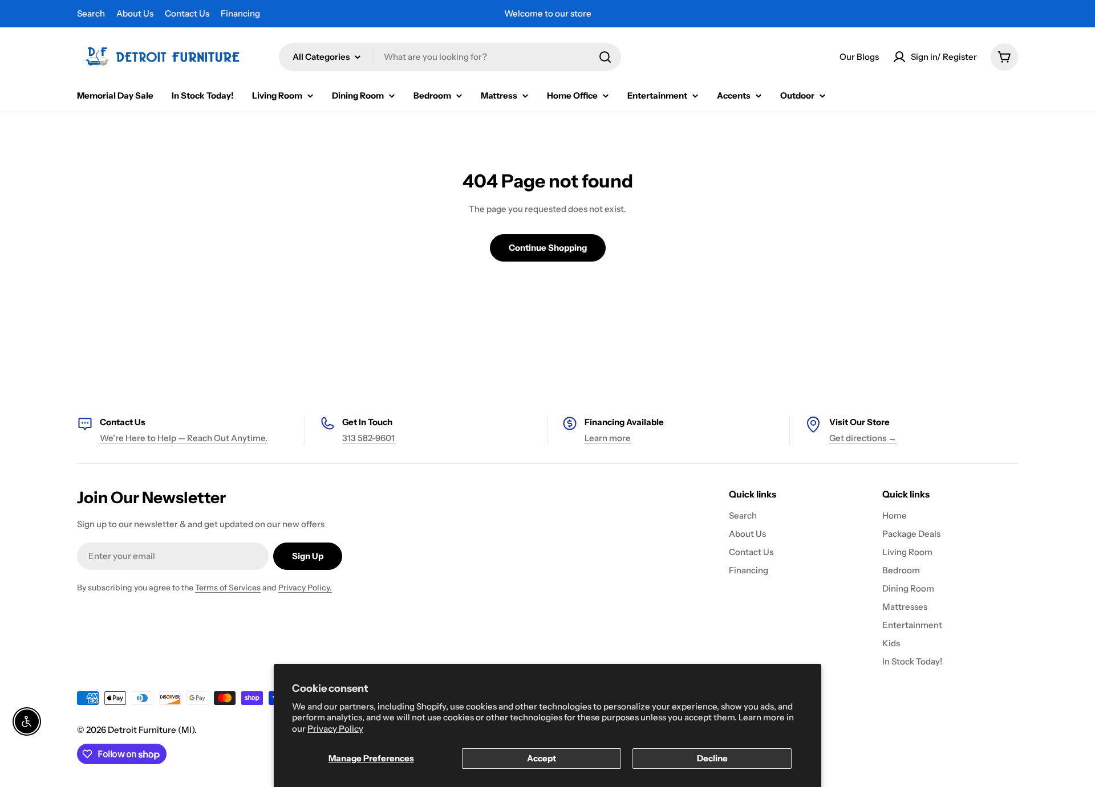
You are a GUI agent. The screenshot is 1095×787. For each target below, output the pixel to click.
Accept (541, 758)
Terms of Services (228, 587)
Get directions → (863, 438)
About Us (134, 13)
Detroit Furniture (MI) (151, 729)
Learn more (608, 438)
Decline (712, 758)
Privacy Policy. (305, 587)
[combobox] (450, 57)
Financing (240, 13)
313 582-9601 (368, 438)
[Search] (605, 57)
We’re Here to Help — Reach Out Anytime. (183, 438)
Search (91, 13)
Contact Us (187, 13)
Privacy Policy (335, 728)
